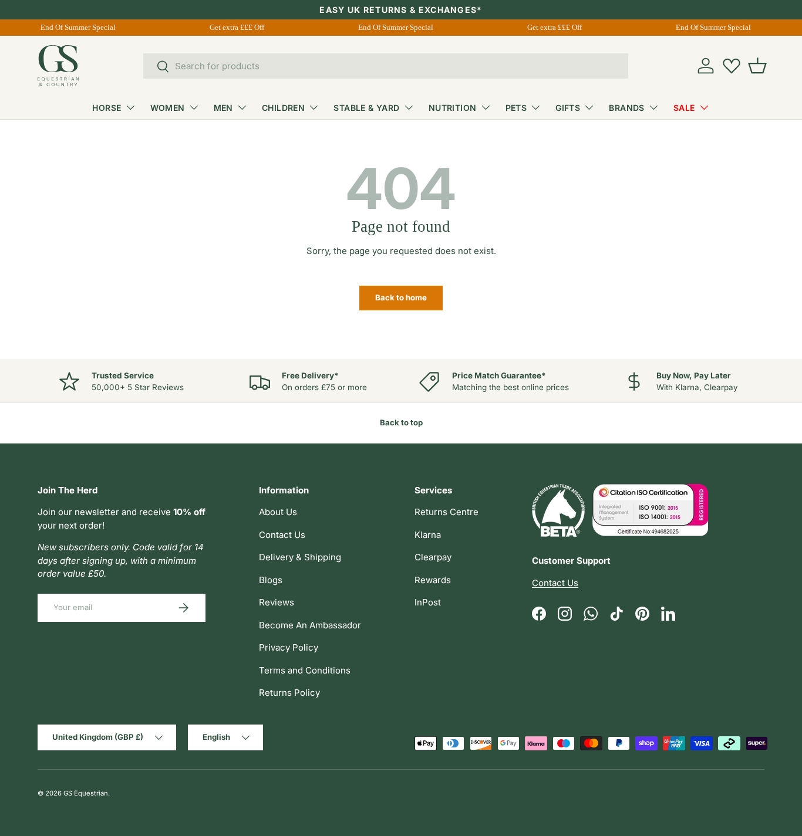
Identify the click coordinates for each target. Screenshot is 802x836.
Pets (516, 108)
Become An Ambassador (310, 625)
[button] (757, 66)
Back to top (401, 422)
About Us (278, 511)
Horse (106, 108)
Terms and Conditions (305, 670)
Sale (684, 108)
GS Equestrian (85, 793)
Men (223, 108)
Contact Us (282, 534)
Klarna (428, 534)
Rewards (433, 579)
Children (283, 108)
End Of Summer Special (94, 27)
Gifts (567, 108)
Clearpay (433, 557)
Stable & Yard (366, 108)
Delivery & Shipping (300, 557)
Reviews (276, 602)
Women (167, 108)
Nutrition (453, 108)
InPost (428, 602)
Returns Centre (446, 511)
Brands (627, 108)
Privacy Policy (288, 647)
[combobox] (385, 66)
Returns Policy (289, 692)
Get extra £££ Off (252, 27)
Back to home (401, 297)
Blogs (270, 579)
